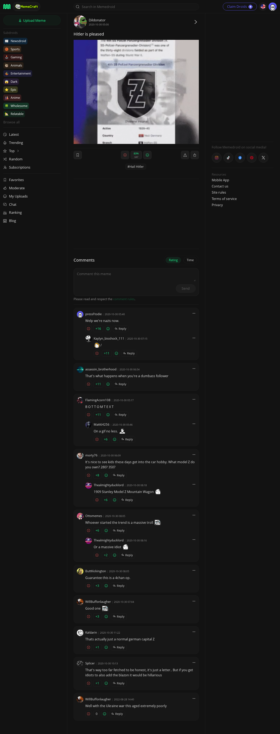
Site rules (219, 192)
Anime (12, 97)
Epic (10, 89)
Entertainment (18, 73)
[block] (195, 155)
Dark (11, 81)
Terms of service (224, 198)
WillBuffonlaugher (98, 602)
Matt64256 (101, 424)
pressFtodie (93, 314)
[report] (185, 155)
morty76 (91, 455)
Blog (12, 220)
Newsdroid (15, 41)
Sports (12, 49)
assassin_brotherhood (100, 369)
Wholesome (16, 106)
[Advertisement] (242, 77)
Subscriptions (19, 167)
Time (190, 260)
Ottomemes (93, 516)
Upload (34, 20)
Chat (12, 204)
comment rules (123, 299)
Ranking (15, 212)
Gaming (13, 57)
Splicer (90, 663)
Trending (16, 142)
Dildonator (97, 20)
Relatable (14, 114)
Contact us (220, 186)
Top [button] (12, 150)
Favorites (16, 179)
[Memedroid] (6, 6)
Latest (14, 134)
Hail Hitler (137, 166)
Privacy (217, 205)
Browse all (11, 122)
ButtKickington (95, 571)
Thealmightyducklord (108, 485)
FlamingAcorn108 (97, 400)
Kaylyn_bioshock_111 (109, 338)
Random (16, 159)
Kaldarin (91, 632)
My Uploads (18, 196)
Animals (13, 65)
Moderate (17, 188)
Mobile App (220, 180)
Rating (173, 260)
